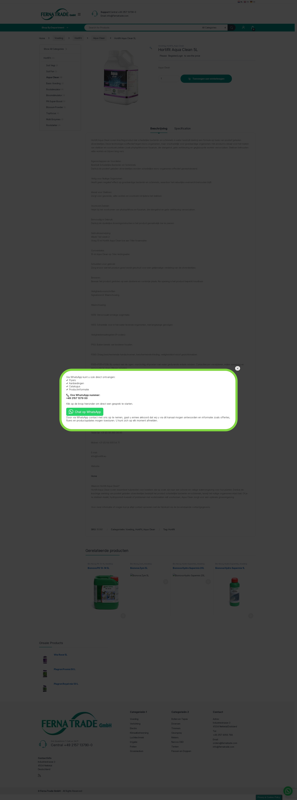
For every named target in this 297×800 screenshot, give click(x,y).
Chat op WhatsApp (88, 411)
